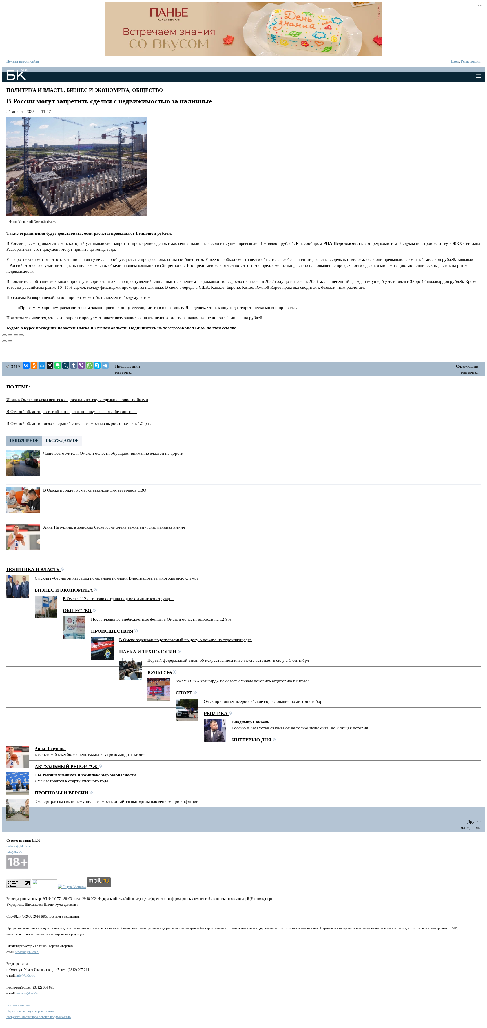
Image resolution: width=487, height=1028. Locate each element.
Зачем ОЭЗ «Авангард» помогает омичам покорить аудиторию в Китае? (242, 681)
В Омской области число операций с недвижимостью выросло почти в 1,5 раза (79, 423)
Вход (455, 61)
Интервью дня (252, 740)
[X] (50, 365)
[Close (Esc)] (4, 335)
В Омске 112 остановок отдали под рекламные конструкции (118, 598)
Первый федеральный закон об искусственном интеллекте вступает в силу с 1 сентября (228, 660)
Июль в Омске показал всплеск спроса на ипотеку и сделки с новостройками (77, 400)
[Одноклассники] (34, 365)
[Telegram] (105, 365)
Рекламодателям (18, 1005)
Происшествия (112, 631)
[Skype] (97, 365)
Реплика (216, 713)
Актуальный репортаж (67, 766)
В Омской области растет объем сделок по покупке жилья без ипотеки (71, 411)
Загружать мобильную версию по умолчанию (38, 1017)
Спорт (184, 693)
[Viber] (81, 365)
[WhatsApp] (89, 365)
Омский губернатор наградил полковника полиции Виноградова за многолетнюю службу (117, 578)
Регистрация (471, 61)
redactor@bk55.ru (18, 846)
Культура (160, 672)
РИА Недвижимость (343, 243)
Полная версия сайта (22, 61)
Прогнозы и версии (62, 793)
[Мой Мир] (42, 365)
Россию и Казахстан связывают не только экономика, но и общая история (300, 728)
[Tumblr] (73, 365)
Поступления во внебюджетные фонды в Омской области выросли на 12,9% (161, 619)
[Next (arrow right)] (10, 341)
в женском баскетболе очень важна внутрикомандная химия (90, 754)
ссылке (229, 328)
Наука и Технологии (148, 651)
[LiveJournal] (65, 365)
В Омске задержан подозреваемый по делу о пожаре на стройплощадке (185, 640)
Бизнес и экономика (98, 90)
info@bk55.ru (15, 852)
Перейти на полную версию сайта (30, 1011)
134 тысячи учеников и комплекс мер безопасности (85, 775)
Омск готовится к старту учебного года (71, 781)
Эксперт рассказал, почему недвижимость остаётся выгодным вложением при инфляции (116, 801)
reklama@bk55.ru (28, 993)
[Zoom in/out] (21, 335)
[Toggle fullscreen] (16, 335)
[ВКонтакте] (26, 365)
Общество (147, 90)
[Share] (10, 335)
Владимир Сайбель (250, 722)
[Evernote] (57, 365)
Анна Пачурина (50, 748)
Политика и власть (35, 90)
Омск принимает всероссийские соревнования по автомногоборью (265, 701)
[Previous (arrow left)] (4, 341)
